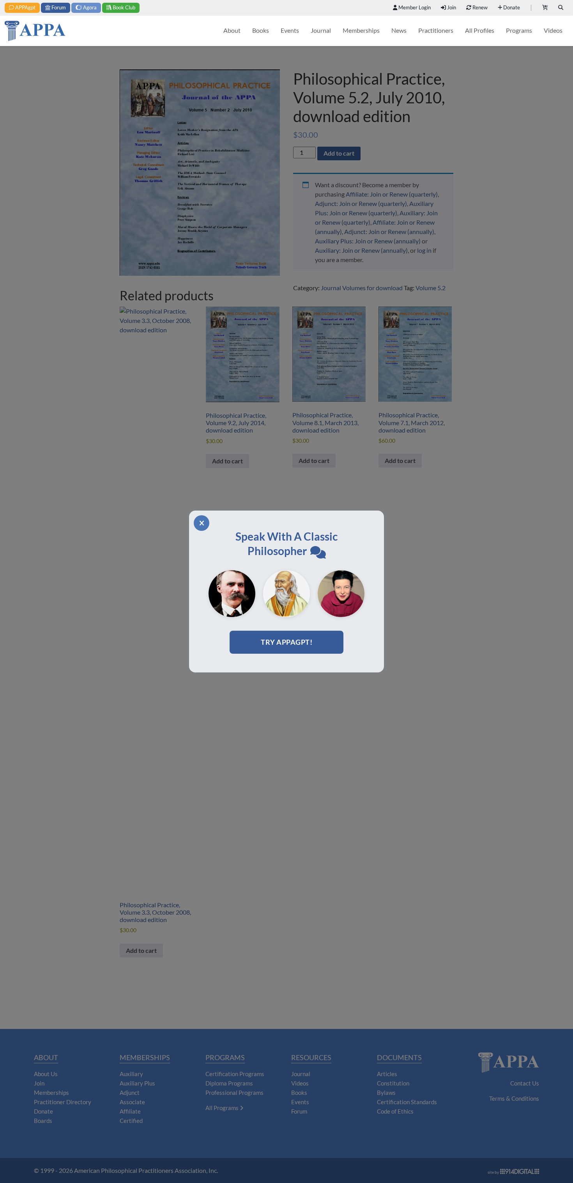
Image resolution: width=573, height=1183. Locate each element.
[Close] (201, 523)
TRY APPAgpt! (286, 642)
